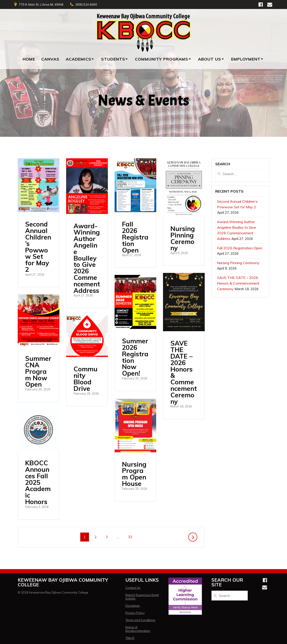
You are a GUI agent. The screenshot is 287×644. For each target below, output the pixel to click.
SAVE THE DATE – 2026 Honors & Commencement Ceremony (183, 372)
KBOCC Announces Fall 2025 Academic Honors (38, 482)
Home (29, 59)
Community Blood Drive (86, 378)
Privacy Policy (135, 613)
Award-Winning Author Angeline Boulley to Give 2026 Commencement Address (87, 258)
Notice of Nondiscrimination (137, 629)
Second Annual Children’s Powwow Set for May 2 (38, 246)
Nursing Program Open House (134, 473)
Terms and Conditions (140, 620)
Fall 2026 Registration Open (135, 237)
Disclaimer (132, 605)
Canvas (50, 59)
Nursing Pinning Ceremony (182, 238)
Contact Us (132, 588)
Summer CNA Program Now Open (38, 371)
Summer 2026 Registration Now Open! (135, 357)
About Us (209, 59)
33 (131, 537)
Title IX (130, 638)
